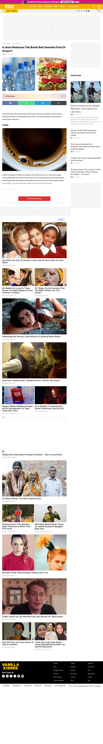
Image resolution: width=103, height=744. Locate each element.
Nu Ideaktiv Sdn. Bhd (83, 686)
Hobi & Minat (16, 43)
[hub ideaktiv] (98, 5)
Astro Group (98, 686)
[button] (93, 6)
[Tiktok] (84, 11)
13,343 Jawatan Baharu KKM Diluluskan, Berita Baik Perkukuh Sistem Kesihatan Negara (86, 146)
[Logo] (9, 6)
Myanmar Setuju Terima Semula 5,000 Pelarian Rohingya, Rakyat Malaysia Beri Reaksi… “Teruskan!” (85, 171)
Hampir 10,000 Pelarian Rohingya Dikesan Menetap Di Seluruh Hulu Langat (84, 132)
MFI (72, 138)
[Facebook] (77, 11)
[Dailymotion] (89, 11)
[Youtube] (86, 11)
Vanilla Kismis (6, 43)
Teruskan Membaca (34, 198)
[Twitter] (82, 11)
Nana (72, 114)
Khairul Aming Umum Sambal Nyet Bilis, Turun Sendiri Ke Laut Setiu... (85, 108)
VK (4, 54)
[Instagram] (79, 11)
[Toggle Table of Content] (61, 96)
